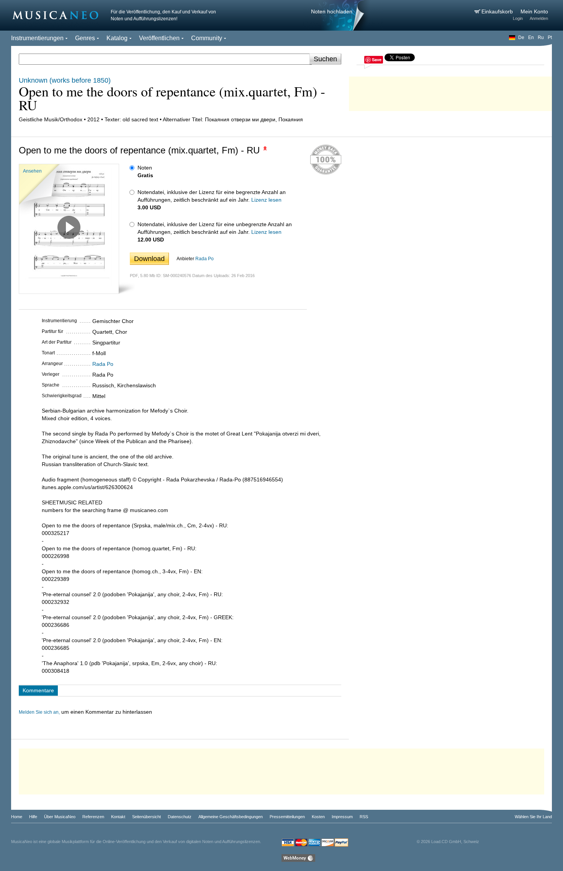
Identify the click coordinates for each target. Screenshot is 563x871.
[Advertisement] (450, 91)
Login (518, 18)
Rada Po (204, 258)
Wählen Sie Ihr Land (533, 816)
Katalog (117, 38)
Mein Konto (534, 11)
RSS (364, 816)
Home (16, 816)
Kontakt (118, 816)
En (531, 37)
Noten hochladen (331, 11)
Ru (541, 37)
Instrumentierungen (37, 38)
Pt (550, 37)
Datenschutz (179, 816)
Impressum (342, 816)
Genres (85, 38)
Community (206, 38)
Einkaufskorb (497, 11)
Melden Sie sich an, (39, 712)
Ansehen (32, 171)
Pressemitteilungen (287, 816)
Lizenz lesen (266, 200)
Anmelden (539, 18)
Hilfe (33, 816)
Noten (144, 168)
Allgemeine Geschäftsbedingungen (230, 816)
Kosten (318, 816)
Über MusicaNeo (59, 816)
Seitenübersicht (146, 816)
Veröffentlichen (159, 38)
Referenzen (93, 816)
